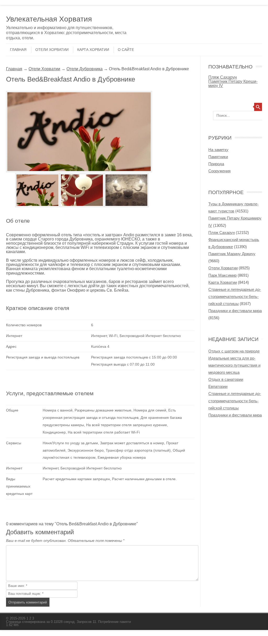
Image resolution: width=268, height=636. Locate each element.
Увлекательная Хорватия (49, 19)
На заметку (218, 149)
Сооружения (219, 171)
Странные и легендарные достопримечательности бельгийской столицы (234, 296)
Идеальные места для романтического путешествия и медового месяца (234, 365)
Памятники (218, 156)
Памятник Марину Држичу (231, 254)
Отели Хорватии (52, 49)
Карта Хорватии (93, 49)
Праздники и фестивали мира (235, 310)
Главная (18, 49)
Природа (216, 164)
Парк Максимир (222, 275)
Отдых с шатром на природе (234, 351)
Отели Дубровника (84, 68)
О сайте (126, 49)
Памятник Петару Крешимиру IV (233, 83)
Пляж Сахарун (222, 77)
